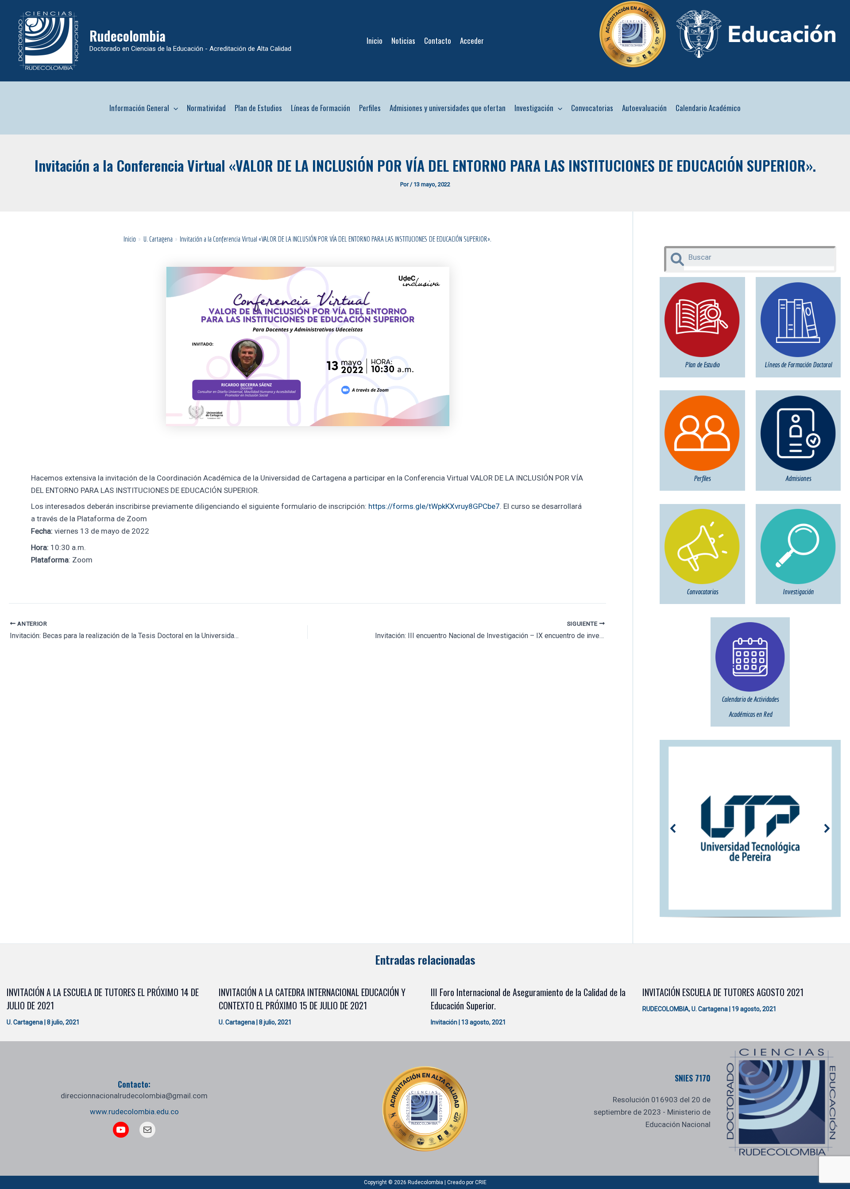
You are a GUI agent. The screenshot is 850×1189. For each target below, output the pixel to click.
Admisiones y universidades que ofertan (448, 107)
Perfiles (370, 107)
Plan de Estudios (258, 107)
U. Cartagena (25, 1022)
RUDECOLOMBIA (665, 1008)
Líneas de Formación (320, 107)
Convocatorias (592, 107)
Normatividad (206, 107)
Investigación (533, 107)
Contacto (437, 40)
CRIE (481, 1182)
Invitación (444, 1022)
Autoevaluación (644, 107)
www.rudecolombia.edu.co (134, 1111)
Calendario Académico (708, 107)
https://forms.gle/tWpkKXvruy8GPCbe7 (434, 506)
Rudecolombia (127, 36)
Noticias (403, 40)
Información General (139, 107)
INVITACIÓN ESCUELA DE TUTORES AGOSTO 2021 (723, 992)
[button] (173, 108)
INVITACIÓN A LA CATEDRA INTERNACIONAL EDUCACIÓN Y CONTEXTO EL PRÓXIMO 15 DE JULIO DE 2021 (312, 998)
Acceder (472, 40)
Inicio (374, 40)
